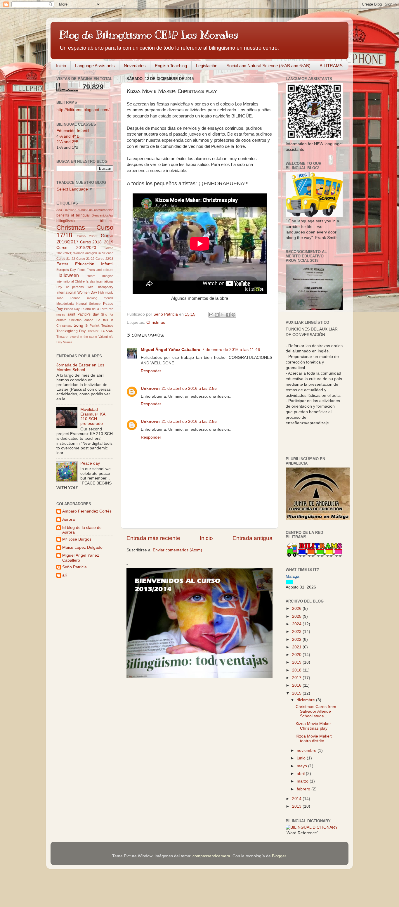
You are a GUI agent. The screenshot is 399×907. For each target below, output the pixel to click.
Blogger (279, 856)
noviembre (307, 750)
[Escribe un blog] (217, 315)
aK (64, 575)
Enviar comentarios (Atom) (177, 550)
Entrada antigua (253, 538)
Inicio (61, 65)
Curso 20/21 (87, 236)
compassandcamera (211, 856)
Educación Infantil (72, 131)
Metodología (65, 303)
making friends (100, 298)
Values (67, 342)
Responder (151, 371)
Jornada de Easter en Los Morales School (80, 367)
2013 (297, 806)
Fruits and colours (100, 269)
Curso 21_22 (65, 258)
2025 (297, 616)
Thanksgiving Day (71, 331)
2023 (297, 631)
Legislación (206, 65)
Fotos (81, 269)
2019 (297, 662)
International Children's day (75, 281)
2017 (297, 678)
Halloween (67, 275)
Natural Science (88, 303)
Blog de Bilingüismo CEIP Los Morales (148, 34)
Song (78, 325)
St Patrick (92, 325)
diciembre (306, 700)
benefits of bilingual (73, 215)
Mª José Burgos (76, 539)
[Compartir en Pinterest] (233, 315)
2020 (297, 654)
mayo (302, 766)
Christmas (155, 322)
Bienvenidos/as (102, 215)
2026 (297, 608)
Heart (91, 276)
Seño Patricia (74, 567)
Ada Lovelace (66, 210)
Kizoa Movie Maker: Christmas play (314, 726)
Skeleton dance (81, 320)
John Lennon (68, 298)
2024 (297, 624)
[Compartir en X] (222, 315)
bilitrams (106, 221)
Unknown (150, 388)
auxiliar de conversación (95, 210)
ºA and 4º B (69, 136)
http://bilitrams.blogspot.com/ (83, 110)
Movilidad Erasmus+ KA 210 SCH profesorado (92, 416)
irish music (106, 292)
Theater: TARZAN (100, 331)
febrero (304, 789)
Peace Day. (72, 309)
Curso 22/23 (104, 258)
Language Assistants (95, 65)
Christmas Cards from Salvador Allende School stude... (316, 711)
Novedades (135, 65)
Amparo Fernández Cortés (87, 511)
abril (301, 773)
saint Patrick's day (83, 314)
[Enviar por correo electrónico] (211, 315)
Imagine (107, 276)
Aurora (68, 519)
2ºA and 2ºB (67, 142)
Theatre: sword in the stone (76, 336)
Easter (62, 264)
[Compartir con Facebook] (228, 315)
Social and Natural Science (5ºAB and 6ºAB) (268, 65)
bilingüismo (65, 221)
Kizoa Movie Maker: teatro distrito (314, 738)
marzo (303, 781)
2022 (297, 639)
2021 (297, 647)
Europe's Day (66, 269)
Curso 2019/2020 (76, 247)
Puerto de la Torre (94, 309)
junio (302, 758)
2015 (297, 693)
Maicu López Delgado (82, 547)
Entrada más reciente (153, 538)
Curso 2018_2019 (97, 242)
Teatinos (107, 325)
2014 (297, 799)
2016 (297, 685)
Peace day (90, 463)
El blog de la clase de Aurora (82, 529)
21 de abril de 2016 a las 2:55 (189, 388)
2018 (297, 670)
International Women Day (76, 292)
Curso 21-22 (85, 258)
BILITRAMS (331, 65)
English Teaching (171, 65)
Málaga (292, 576)
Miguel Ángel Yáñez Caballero (170, 349)
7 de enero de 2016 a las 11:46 (231, 349)
